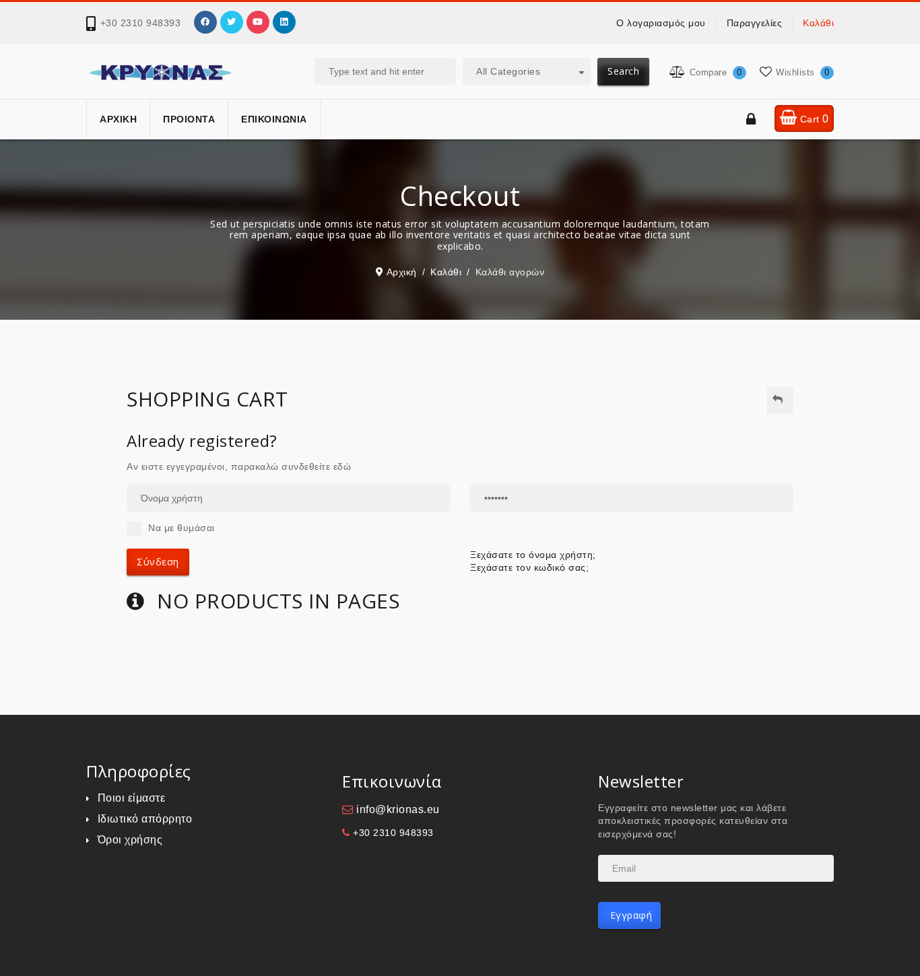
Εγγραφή (629, 915)
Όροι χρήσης (130, 839)
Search (623, 71)
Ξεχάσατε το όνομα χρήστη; (533, 554)
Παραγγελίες (755, 23)
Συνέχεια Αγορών (779, 400)
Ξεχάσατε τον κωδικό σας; (529, 567)
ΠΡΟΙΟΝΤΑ (189, 119)
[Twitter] (231, 22)
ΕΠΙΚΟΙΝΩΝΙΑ (274, 119)
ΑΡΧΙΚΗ (118, 119)
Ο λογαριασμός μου (661, 23)
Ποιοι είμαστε (131, 798)
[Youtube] (258, 22)
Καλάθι (818, 23)
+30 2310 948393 (140, 23)
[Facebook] (205, 22)
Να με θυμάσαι (181, 527)
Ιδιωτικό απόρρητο (145, 819)
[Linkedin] (284, 22)
